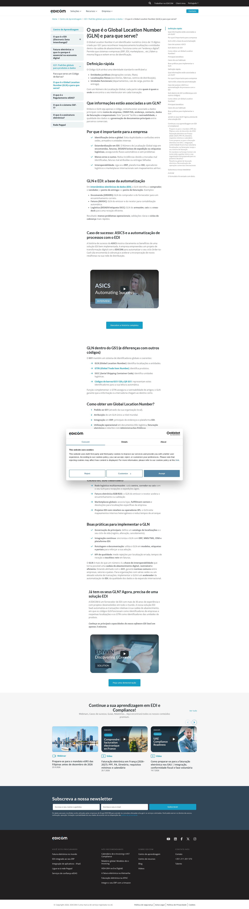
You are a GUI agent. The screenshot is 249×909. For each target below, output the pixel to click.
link (177, 460)
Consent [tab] (85, 442)
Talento (178, 863)
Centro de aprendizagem (149, 854)
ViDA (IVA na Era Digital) (112, 868)
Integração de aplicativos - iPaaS (66, 863)
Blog (140, 863)
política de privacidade (129, 815)
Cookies (192, 905)
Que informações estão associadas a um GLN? (182, 33)
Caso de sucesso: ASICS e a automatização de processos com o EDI (181, 87)
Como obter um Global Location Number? (180, 52)
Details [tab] (124, 442)
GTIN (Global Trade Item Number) (112, 368)
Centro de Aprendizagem (71, 19)
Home (54, 19)
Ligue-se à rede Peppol (62, 868)
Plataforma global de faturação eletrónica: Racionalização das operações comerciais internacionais (182, 163)
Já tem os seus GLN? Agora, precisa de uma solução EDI (182, 118)
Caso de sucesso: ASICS (177, 44)
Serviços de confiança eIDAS (64, 873)
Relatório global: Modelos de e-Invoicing (115, 862)
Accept (162, 473)
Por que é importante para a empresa (182, 37)
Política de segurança (143, 905)
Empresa (106, 11)
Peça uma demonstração (124, 682)
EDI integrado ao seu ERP (63, 859)
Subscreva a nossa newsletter (179, 169)
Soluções (74, 11)
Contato (192, 11)
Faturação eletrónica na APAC (114, 878)
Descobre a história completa (124, 325)
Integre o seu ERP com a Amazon (116, 882)
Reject (87, 473)
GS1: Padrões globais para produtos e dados (103, 19)
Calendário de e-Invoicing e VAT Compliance (115, 855)
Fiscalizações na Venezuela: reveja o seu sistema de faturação (182, 148)
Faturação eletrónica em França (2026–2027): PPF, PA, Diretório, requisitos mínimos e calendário (180, 135)
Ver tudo (193, 710)
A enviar (171, 173)
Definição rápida (175, 28)
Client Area (180, 3)
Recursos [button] (90, 11)
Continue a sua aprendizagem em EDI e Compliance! (182, 124)
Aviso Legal (160, 905)
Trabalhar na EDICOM (163, 3)
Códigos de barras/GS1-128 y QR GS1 (113, 381)
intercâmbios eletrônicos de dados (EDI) (110, 186)
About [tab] (163, 442)
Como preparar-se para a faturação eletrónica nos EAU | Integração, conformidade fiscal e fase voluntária (182, 142)
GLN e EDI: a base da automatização (182, 41)
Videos (141, 868)
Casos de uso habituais (177, 60)
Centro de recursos (146, 859)
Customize (123, 473)
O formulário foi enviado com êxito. (181, 176)
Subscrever (173, 807)
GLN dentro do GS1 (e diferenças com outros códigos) (182, 94)
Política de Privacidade (176, 905)
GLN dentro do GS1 (175, 48)
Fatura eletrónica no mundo (64, 854)
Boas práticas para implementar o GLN (181, 64)
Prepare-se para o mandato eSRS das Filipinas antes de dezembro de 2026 (182, 130)
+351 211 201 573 (183, 859)
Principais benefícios (176, 57)
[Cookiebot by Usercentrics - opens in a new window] (168, 434)
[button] (194, 722)
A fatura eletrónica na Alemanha (115, 873)
